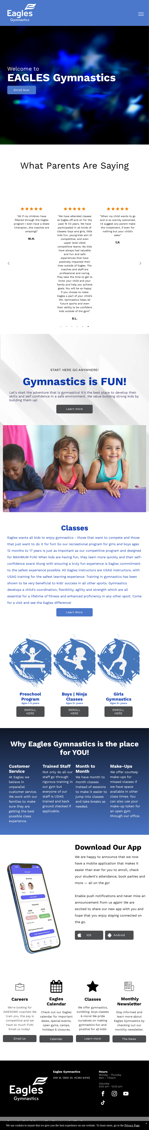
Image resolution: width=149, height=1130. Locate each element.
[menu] (141, 14)
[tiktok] (103, 1103)
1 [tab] (61, 326)
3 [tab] (72, 326)
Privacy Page (132, 1125)
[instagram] (114, 1094)
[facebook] (103, 1094)
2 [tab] (66, 326)
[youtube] (126, 1094)
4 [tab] (77, 326)
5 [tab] (82, 326)
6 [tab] (88, 326)
